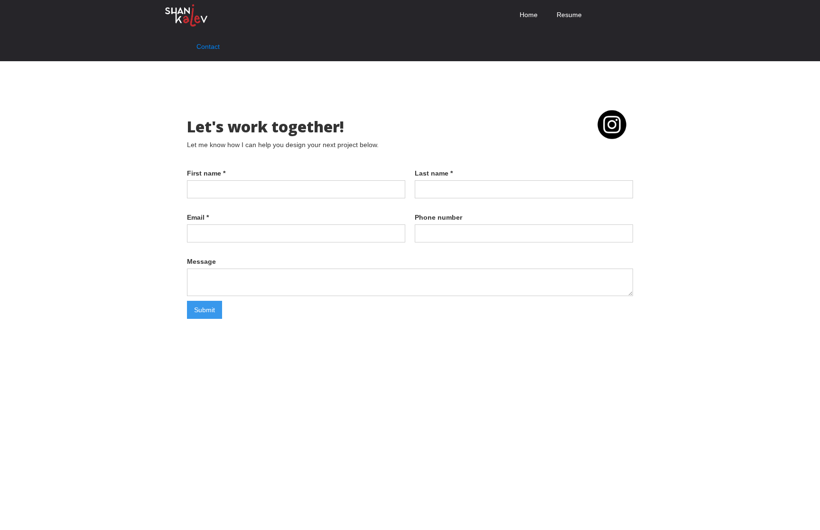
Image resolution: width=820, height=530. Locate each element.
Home (529, 15)
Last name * (434, 173)
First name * (206, 173)
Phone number (438, 217)
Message (201, 261)
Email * (198, 217)
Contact (208, 46)
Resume (569, 15)
